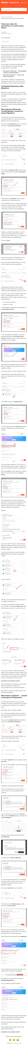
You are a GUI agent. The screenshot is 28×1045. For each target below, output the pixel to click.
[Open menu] (26, 3)
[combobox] (13, 41)
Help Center (3, 16)
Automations (9, 16)
